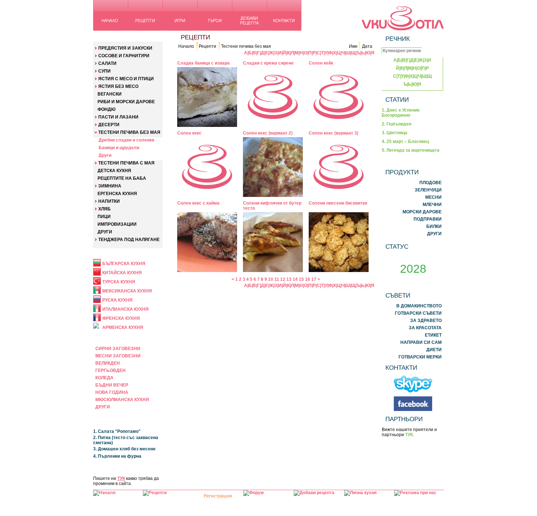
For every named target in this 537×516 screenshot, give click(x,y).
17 (313, 279)
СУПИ (104, 71)
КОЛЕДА (104, 377)
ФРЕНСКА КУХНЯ (121, 318)
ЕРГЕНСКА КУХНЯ (117, 193)
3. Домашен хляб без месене (124, 448)
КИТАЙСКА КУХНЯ (122, 272)
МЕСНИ (433, 197)
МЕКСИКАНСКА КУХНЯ (127, 291)
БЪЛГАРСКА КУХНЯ (123, 263)
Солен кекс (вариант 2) (268, 133)
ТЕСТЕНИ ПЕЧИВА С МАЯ (126, 163)
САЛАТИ (107, 63)
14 (295, 279)
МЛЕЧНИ (432, 204)
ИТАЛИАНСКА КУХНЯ (125, 309)
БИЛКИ (434, 226)
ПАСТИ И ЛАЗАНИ (118, 117)
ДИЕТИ (434, 349)
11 (276, 279)
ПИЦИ (104, 216)
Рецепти (207, 46)
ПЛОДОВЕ (430, 182)
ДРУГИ (105, 231)
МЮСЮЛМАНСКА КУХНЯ (122, 399)
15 (301, 279)
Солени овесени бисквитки (338, 203)
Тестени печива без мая (246, 46)
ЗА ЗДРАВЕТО (426, 320)
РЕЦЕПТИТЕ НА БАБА (122, 178)
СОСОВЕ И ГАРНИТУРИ (123, 55)
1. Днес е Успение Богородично (401, 113)
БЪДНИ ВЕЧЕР (111, 385)
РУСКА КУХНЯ (117, 300)
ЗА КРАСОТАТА (425, 327)
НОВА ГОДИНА (111, 392)
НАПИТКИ (109, 201)
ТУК (121, 478)
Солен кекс (189, 133)
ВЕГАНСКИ (110, 94)
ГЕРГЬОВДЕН (110, 370)
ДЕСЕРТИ (108, 124)
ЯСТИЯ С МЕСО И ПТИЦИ (126, 78)
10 (270, 279)
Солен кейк (321, 63)
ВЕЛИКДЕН (107, 363)
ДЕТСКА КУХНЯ (114, 170)
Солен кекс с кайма (198, 203)
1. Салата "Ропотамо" (117, 431)
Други (105, 155)
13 (289, 279)
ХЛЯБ (104, 209)
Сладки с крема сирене (268, 63)
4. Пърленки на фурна (117, 456)
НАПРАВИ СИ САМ (421, 342)
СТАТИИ (397, 99)
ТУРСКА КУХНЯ (118, 281)
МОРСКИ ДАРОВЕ (422, 211)
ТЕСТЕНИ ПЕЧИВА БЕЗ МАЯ (129, 132)
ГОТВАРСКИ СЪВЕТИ (418, 313)
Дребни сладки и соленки (126, 140)
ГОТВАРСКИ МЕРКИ (420, 357)
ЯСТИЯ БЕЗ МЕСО (118, 86)
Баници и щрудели (119, 147)
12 (282, 279)
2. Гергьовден (396, 124)
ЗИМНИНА (109, 186)
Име (353, 46)
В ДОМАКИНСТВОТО (419, 306)
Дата (367, 46)
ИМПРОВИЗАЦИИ (117, 224)
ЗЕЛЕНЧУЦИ (428, 190)
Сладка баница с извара (203, 63)
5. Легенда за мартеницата (410, 150)
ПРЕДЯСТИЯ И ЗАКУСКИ (125, 48)
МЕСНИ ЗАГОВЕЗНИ (118, 355)
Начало (186, 46)
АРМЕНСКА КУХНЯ (122, 327)
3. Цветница (394, 132)
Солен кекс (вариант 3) (333, 133)
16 (307, 279)
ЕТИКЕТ (433, 335)
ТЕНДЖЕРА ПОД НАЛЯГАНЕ (129, 239)
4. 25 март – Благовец (405, 141)
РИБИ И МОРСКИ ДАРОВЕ (126, 101)
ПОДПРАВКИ (428, 219)
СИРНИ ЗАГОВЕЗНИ (117, 348)
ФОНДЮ (106, 109)
